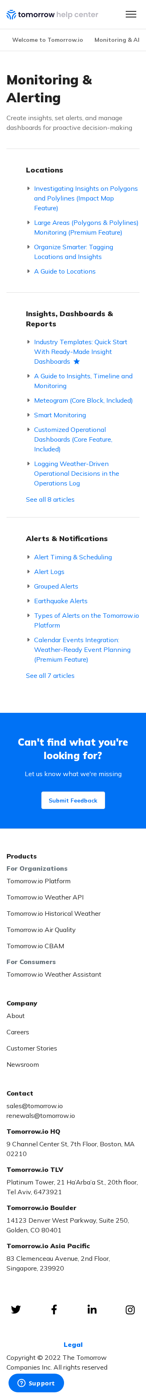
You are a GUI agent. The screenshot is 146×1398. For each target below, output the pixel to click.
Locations (44, 170)
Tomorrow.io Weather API (45, 897)
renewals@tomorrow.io (40, 1115)
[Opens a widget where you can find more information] (36, 1384)
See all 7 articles (50, 675)
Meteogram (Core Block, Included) (83, 400)
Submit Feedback (73, 800)
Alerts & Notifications (67, 538)
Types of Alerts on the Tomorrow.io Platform (86, 620)
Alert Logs (49, 571)
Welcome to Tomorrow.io (47, 39)
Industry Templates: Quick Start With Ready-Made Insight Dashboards (80, 351)
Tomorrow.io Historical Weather (53, 913)
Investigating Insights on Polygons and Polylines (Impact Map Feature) (86, 198)
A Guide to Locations (65, 271)
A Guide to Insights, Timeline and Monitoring (83, 381)
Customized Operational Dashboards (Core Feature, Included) (73, 439)
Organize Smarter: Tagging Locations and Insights (73, 252)
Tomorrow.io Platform (38, 881)
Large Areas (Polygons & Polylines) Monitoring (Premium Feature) (86, 227)
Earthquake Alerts (61, 601)
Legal (73, 1344)
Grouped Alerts (56, 586)
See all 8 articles (50, 499)
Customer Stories (31, 1048)
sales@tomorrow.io (34, 1106)
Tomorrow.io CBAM (35, 946)
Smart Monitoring (60, 415)
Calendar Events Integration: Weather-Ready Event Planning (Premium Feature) (82, 649)
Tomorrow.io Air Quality (41, 930)
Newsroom (22, 1064)
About (15, 1016)
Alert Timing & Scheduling (73, 557)
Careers (17, 1032)
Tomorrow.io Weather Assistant (53, 974)
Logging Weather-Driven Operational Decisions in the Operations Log (76, 473)
